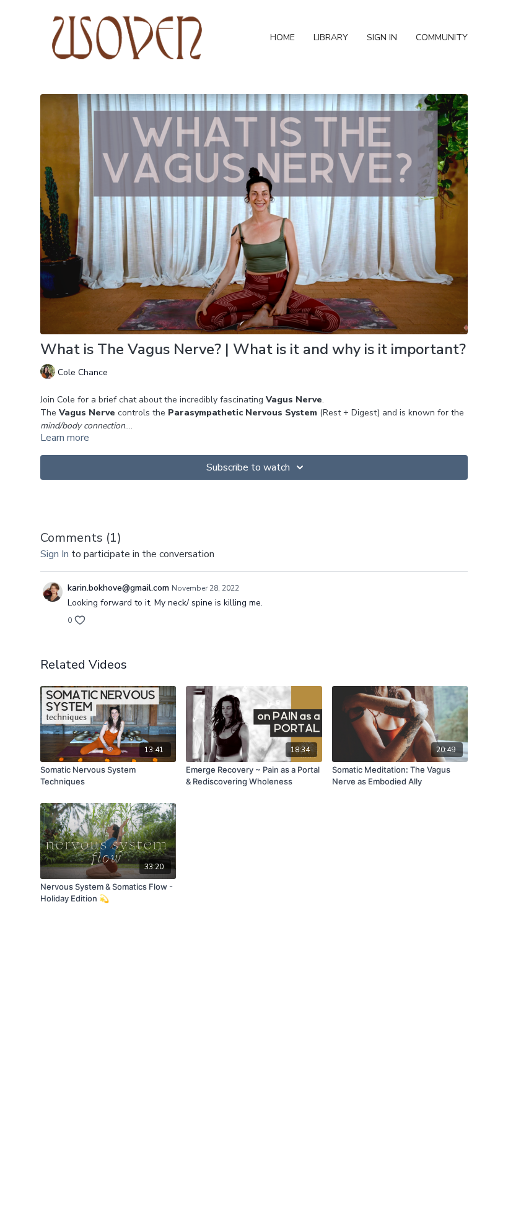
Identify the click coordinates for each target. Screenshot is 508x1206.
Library (330, 37)
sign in (54, 554)
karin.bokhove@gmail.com (118, 588)
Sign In (382, 37)
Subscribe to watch (248, 467)
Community (442, 37)
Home (282, 37)
